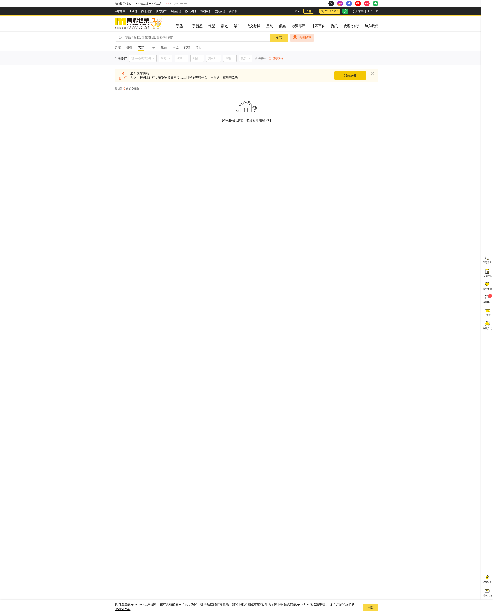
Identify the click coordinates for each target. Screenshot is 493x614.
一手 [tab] (152, 47)
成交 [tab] (141, 47)
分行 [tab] (198, 47)
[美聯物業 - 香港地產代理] (138, 23)
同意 (371, 607)
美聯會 (233, 11)
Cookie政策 (122, 609)
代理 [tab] (187, 47)
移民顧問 (190, 11)
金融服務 (175, 11)
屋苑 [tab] (164, 47)
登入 (297, 11)
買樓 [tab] (118, 47)
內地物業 (146, 11)
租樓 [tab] (129, 47)
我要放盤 (350, 75)
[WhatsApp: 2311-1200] (345, 11)
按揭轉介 (205, 11)
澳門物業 (161, 11)
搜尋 (278, 37)
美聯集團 (120, 11)
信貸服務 (219, 11)
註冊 (308, 11)
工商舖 (133, 11)
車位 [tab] (175, 47)
